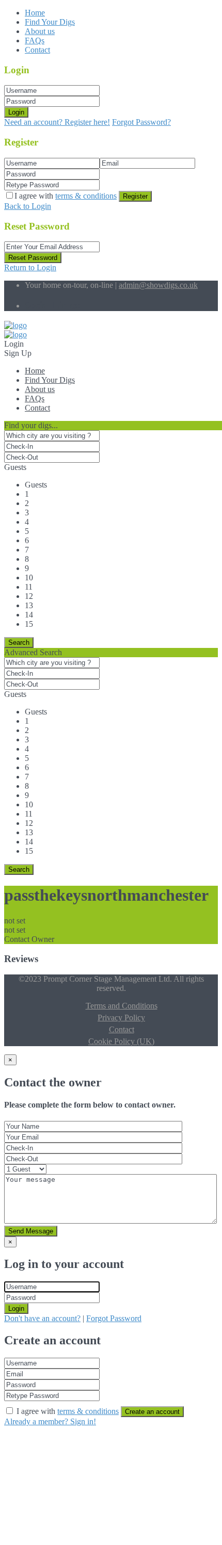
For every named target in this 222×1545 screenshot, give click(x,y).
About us (40, 31)
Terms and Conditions (121, 1005)
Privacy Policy (121, 1017)
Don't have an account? (42, 1318)
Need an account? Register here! (57, 122)
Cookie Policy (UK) (121, 1041)
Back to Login (27, 206)
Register (135, 196)
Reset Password (32, 258)
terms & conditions (86, 195)
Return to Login (30, 267)
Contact (37, 49)
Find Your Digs (50, 22)
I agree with (65, 195)
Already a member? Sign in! (50, 1421)
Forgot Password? (141, 122)
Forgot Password (113, 1318)
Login (16, 112)
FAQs (34, 40)
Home (35, 12)
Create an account (152, 1412)
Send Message (30, 1231)
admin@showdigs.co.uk (158, 285)
